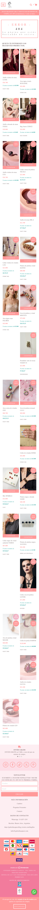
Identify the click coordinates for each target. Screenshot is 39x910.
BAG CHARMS (23, 135)
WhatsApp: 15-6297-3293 (20, 819)
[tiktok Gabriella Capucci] (19, 764)
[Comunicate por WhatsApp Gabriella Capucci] (34, 892)
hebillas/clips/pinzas (26, 553)
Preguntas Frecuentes (19, 807)
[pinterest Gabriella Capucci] (33, 764)
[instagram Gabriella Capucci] (5, 764)
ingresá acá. (19, 877)
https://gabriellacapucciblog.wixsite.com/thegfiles (19, 827)
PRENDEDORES (24, 374)
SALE (4, 507)
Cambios (19, 803)
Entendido (20, 906)
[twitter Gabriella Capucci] (26, 764)
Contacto (19, 811)
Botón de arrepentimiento (19, 880)
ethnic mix (23, 92)
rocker (22, 608)
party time (6, 89)
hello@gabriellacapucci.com (19, 831)
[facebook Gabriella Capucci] (12, 764)
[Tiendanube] (19, 868)
